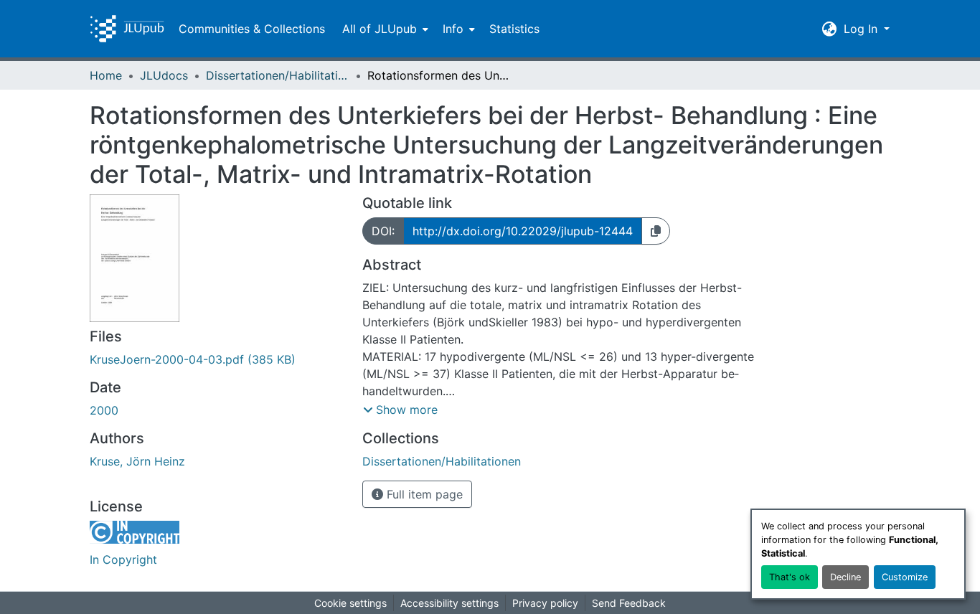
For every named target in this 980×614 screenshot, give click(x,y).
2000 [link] (104, 410)
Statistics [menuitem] (514, 29)
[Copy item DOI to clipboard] (655, 231)
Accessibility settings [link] (449, 603)
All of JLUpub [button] (379, 29)
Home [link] (106, 75)
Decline (845, 577)
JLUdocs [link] (164, 75)
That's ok (789, 577)
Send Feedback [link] (629, 603)
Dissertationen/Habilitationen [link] (277, 75)
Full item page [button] (423, 494)
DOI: (383, 231)
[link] (217, 359)
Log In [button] (862, 29)
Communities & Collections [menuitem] (252, 29)
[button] (127, 28)
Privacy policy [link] (545, 603)
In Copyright (123, 559)
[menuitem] (383, 28)
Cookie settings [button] (350, 603)
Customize (905, 577)
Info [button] (453, 29)
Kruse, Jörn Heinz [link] (137, 461)
